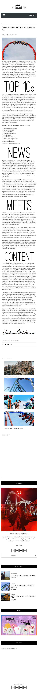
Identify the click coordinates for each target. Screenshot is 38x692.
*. (23, 684)
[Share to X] (5, 344)
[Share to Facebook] (3, 344)
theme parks (15, 340)
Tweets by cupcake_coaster (9, 648)
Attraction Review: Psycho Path (23, 575)
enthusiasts (6, 34)
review (13, 583)
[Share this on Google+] (8, 344)
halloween (14, 573)
